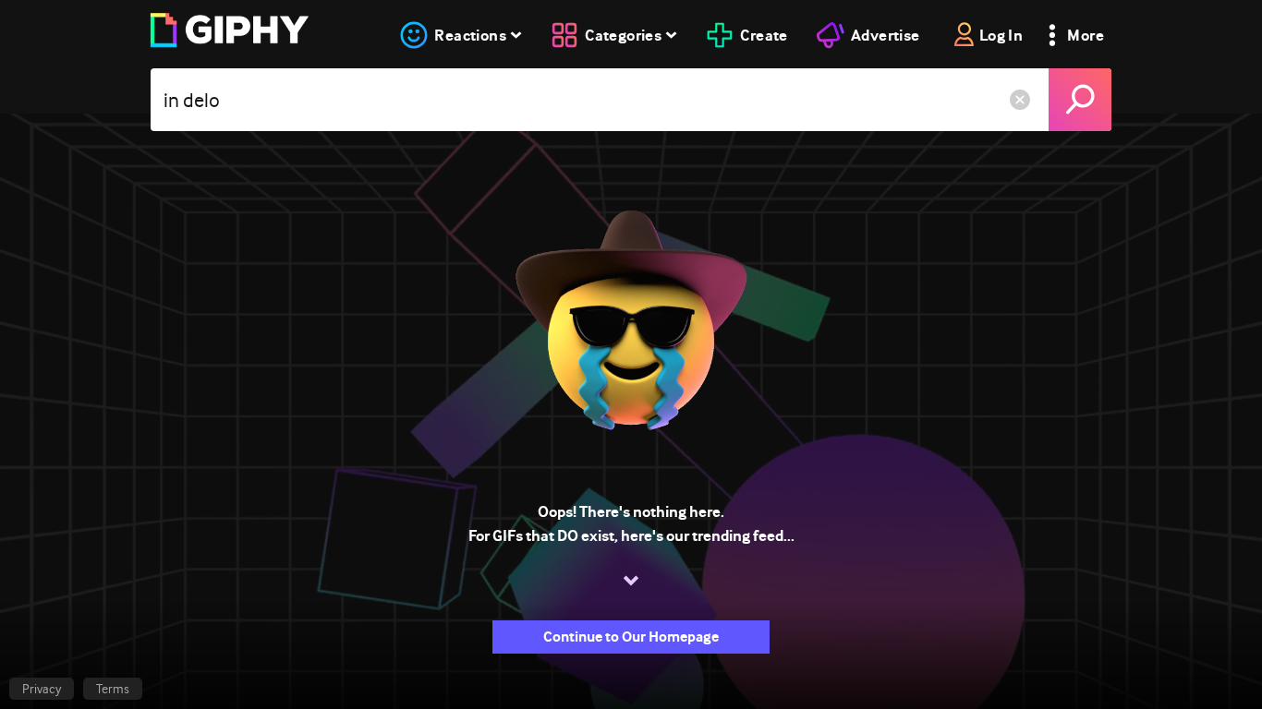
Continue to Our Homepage (631, 636)
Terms (112, 688)
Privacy (41, 688)
